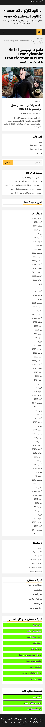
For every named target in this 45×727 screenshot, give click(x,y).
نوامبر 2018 (37, 438)
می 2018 (38, 461)
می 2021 (38, 330)
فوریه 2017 (38, 514)
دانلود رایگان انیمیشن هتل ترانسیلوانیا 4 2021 (26, 107)
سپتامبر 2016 (37, 530)
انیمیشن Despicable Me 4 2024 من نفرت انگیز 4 (24, 185)
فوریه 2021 (38, 341)
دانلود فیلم (38, 555)
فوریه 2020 (38, 388)
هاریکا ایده (38, 603)
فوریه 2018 (38, 472)
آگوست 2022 (37, 276)
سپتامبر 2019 (37, 403)
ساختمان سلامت (35, 599)
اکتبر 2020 (38, 357)
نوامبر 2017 (37, 484)
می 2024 (38, 234)
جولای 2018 (37, 453)
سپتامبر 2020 (37, 361)
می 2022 (38, 288)
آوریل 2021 (38, 334)
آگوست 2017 (37, 491)
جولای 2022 (37, 280)
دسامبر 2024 (37, 218)
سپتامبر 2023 (37, 261)
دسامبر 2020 (37, 349)
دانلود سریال (37, 552)
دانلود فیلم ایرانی (35, 559)
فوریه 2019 (38, 426)
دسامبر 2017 (37, 480)
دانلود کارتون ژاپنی (35, 567)
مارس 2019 (37, 422)
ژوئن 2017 (38, 499)
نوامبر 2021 (37, 307)
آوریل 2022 (38, 291)
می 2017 (38, 503)
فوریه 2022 (38, 299)
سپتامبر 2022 (37, 272)
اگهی (40, 548)
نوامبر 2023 (37, 257)
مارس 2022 (37, 295)
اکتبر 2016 (38, 526)
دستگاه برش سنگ (35, 585)
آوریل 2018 (38, 465)
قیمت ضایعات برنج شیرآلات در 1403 (28, 181)
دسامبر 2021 (37, 303)
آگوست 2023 (37, 264)
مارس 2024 (37, 241)
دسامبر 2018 (37, 434)
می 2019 (38, 414)
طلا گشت (38, 590)
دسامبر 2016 (37, 522)
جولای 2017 (37, 495)
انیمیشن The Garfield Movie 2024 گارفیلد (26, 193)
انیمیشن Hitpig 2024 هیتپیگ (31, 177)
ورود (40, 141)
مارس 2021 (37, 338)
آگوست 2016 (37, 534)
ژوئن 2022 (38, 284)
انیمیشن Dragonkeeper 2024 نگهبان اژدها (26, 189)
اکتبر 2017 (38, 488)
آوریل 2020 (38, 380)
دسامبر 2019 (37, 395)
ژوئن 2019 (38, 411)
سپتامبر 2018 (37, 445)
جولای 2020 (37, 368)
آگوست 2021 (37, 318)
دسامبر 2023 (37, 253)
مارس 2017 (37, 511)
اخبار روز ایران (36, 608)
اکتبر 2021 (38, 311)
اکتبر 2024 (38, 222)
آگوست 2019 (37, 407)
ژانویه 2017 (37, 518)
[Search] (3, 32)
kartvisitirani (27, 113)
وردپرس (39, 153)
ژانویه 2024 (37, 249)
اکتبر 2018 (38, 441)
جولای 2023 (37, 268)
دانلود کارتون (37, 101)
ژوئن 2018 (38, 457)
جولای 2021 (37, 322)
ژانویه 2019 (37, 430)
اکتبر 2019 (38, 399)
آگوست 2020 (37, 365)
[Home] (39, 32)
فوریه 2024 (38, 245)
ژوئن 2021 (38, 326)
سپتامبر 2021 (37, 314)
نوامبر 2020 (37, 353)
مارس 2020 (37, 384)
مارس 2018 (37, 468)
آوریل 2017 (38, 507)
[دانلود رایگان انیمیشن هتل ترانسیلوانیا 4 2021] (22, 82)
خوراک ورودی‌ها (36, 145)
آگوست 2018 (37, 449)
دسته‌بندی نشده (36, 571)
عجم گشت (37, 594)
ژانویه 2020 (37, 391)
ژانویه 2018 (37, 476)
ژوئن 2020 (38, 372)
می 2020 (38, 376)
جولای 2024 (37, 226)
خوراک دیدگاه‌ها (36, 149)
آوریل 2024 (38, 237)
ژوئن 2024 (38, 230)
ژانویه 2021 (37, 345)
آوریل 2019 (38, 418)
